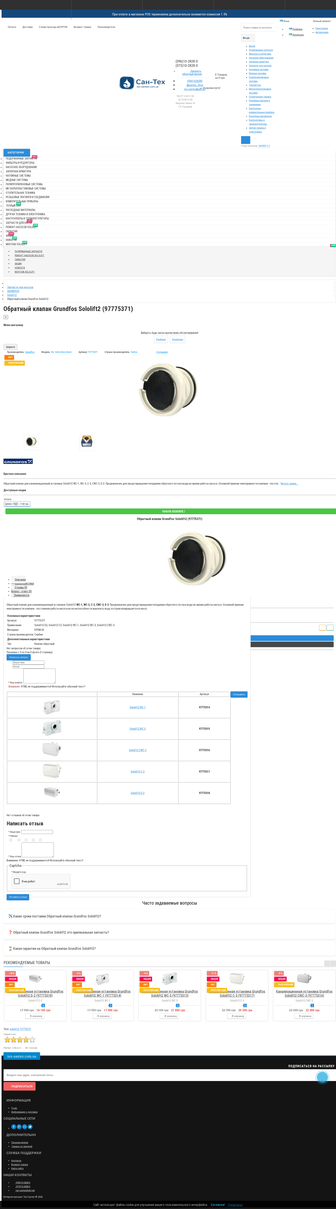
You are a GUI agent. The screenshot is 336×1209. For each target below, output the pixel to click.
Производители (106, 27)
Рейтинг (14, 836)
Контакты (16, 1160)
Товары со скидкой (21, 1146)
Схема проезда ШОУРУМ (52, 27)
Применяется (21, 595)
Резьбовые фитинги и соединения (27, 197)
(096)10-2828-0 (22, 1182)
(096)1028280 (194, 81)
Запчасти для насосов (260, 65)
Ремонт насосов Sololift (22, 226)
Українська (298, 34)
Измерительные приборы (22, 201)
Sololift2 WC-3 (138, 728)
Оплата (11, 27)
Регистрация (321, 28)
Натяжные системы (259, 69)
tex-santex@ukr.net (195, 89)
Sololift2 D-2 (137, 793)
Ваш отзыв (15, 856)
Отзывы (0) (21, 587)
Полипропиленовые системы (24, 184)
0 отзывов (162, 352)
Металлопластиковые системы (26, 188)
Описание (20, 579)
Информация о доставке (24, 1111)
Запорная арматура (259, 61)
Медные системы (257, 73)
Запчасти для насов (19, 222)
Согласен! (218, 1205)
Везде (252, 46)
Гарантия (11, 231)
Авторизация (321, 32)
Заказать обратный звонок (192, 73)
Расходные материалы (260, 116)
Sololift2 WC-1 (138, 707)
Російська (297, 29)
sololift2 (14, 1029)
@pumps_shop (194, 85)
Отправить (239, 694)
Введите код (19, 872)
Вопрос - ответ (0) (21, 591)
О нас (14, 1108)
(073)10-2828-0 (22, 1186)
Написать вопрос (18, 657)
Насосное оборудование (261, 57)
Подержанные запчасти (261, 50)
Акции (10, 235)
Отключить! (235, 1205)
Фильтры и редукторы (260, 54)
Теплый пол (255, 85)
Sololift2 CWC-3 (137, 750)
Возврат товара (82, 27)
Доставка (27, 27)
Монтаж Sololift (16, 243)
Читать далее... (289, 483)
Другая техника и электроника (25, 214)
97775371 (25, 1029)
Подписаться (21, 1086)
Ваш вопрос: (16, 682)
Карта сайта (17, 1168)
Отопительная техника (260, 96)
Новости (11, 239)
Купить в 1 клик (37, 986)
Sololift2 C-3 (137, 771)
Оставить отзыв (18, 897)
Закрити (10, 347)
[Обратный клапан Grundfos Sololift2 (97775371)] (31, 443)
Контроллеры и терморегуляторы (27, 218)
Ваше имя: (15, 832)
